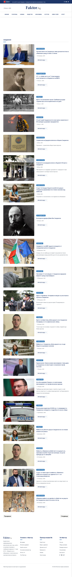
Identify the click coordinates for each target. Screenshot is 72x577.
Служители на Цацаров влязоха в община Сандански (52, 140)
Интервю (22, 542)
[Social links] (64, 1)
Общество (30, 14)
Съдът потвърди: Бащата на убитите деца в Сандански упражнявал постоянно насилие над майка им (50, 189)
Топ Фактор (23, 555)
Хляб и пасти (23, 547)
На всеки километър (25, 550)
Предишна (7, 516)
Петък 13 (39, 448)
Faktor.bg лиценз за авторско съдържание (14, 566)
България (39, 117)
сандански (7, 40)
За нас (61, 542)
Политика (14, 14)
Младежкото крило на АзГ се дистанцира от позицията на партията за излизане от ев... (23, 2)
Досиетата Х (43, 547)
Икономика (38, 14)
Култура (47, 14)
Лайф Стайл (55, 14)
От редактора (41, 73)
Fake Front (42, 542)
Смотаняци (43, 555)
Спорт (63, 14)
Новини (22, 14)
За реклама (63, 550)
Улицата (39, 96)
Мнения (7, 14)
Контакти (62, 552)
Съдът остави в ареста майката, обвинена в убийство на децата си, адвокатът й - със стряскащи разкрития (49, 474)
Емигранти (42, 550)
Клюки (41, 552)
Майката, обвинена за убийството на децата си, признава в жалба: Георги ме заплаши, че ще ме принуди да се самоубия (50, 452)
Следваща (64, 516)
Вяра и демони (44, 545)
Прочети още (41, 60)
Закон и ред (40, 48)
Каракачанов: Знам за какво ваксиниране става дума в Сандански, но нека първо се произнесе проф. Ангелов (52, 364)
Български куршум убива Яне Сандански (48, 218)
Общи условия (63, 545)
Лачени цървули (24, 545)
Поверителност (64, 547)
